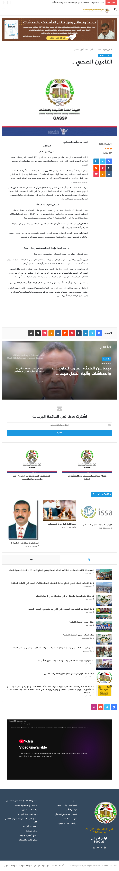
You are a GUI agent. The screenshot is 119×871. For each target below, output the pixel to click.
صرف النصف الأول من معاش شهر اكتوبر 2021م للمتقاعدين (69, 673)
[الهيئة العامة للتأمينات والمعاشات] (96, 10)
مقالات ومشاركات (94, 49)
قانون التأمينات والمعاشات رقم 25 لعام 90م (21, 820)
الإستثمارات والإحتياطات (67, 805)
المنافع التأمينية (70, 810)
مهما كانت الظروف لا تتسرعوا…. (62, 524)
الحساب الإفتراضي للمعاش (66, 814)
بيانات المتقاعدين (29, 810)
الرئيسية (107, 49)
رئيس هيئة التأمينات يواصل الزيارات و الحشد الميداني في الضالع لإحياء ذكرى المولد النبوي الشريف (51, 570)
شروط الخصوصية (25, 865)
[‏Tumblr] (109, 168)
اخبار (75, 801)
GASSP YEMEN (108, 865)
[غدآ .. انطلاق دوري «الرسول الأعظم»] (104, 639)
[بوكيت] (96, 174)
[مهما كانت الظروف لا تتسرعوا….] (59, 510)
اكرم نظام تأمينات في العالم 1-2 (25, 543)
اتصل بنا (6, 865)
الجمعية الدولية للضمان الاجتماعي (97, 525)
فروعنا (14, 865)
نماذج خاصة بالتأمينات (28, 840)
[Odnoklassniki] (103, 174)
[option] (59, 370)
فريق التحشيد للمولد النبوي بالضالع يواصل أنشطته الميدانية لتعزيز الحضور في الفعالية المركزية (52, 583)
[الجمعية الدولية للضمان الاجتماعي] (96, 511)
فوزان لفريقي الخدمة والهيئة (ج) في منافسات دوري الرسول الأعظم (77, 2)
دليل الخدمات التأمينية (67, 823)
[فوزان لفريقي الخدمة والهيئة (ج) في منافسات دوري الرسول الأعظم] (104, 600)
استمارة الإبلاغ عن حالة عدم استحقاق (21, 801)
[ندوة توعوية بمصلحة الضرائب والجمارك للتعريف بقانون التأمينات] (104, 664)
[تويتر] (103, 161)
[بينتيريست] (103, 168)
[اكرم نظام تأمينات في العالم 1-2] (23, 520)
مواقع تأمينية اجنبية (28, 835)
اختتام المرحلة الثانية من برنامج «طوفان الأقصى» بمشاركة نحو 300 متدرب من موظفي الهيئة (53, 648)
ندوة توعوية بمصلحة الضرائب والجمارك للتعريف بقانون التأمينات (66, 661)
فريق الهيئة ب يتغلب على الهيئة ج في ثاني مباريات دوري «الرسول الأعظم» (60, 609)
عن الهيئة (106, 359)
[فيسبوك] (109, 161)
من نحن (37, 865)
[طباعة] (31, 333)
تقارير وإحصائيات (70, 819)
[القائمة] (3, 11)
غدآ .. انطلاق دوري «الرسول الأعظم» (78, 635)
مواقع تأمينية (31, 831)
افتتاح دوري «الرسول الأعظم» (81, 622)
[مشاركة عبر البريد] (38, 333)
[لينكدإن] (96, 161)
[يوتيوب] (97, 847)
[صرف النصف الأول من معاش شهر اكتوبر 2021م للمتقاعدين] (104, 677)
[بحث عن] (115, 11)
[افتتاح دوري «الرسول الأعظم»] (104, 626)
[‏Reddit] (96, 168)
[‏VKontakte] (109, 174)
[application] (59, 749)
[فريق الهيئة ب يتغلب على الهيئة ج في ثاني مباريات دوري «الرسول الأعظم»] (104, 613)
